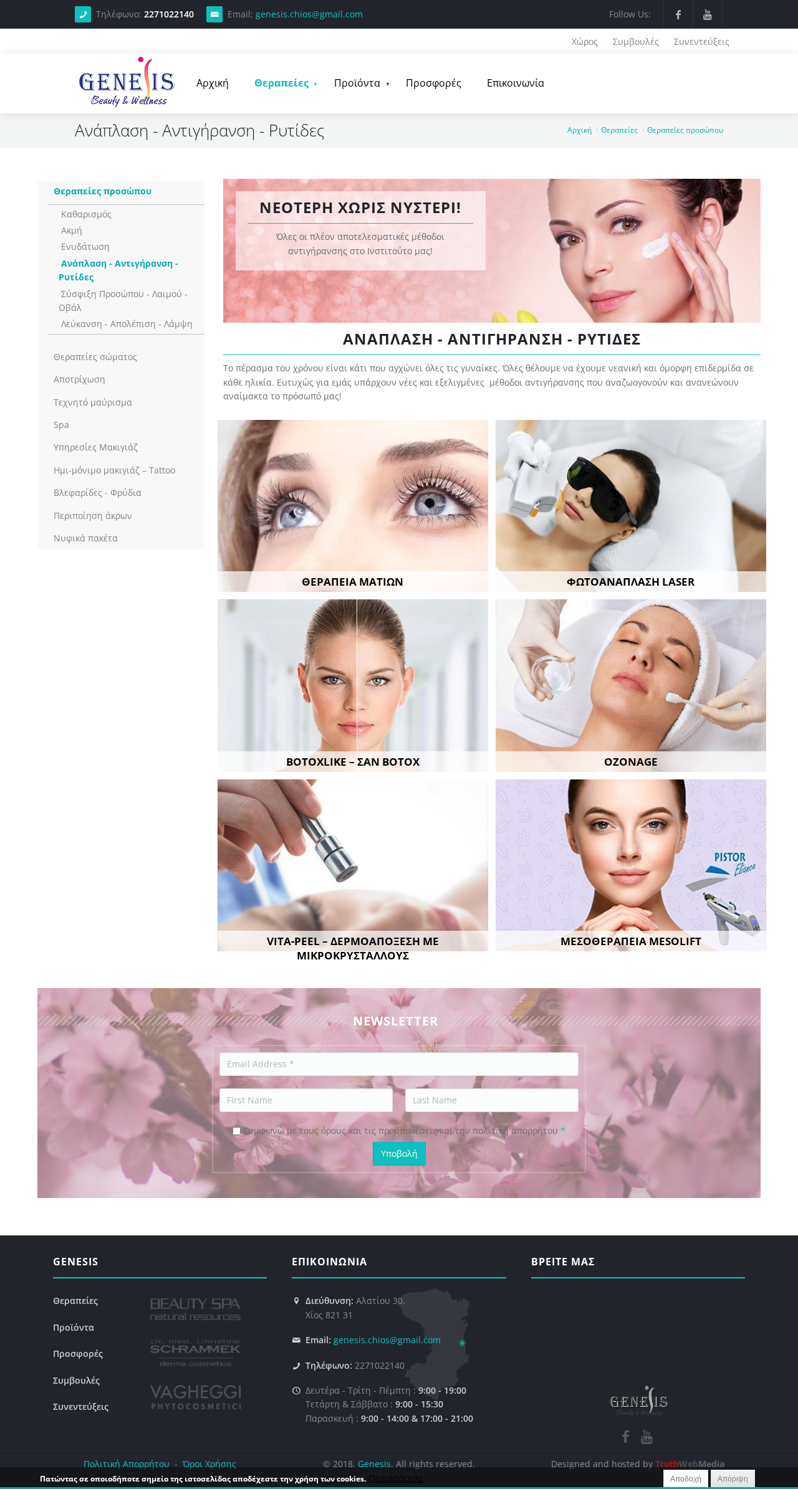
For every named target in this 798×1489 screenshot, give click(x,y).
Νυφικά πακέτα (86, 538)
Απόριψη (733, 1479)
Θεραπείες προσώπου (685, 130)
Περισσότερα (395, 1478)
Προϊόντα (351, 85)
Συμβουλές (636, 41)
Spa (61, 425)
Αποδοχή (685, 1479)
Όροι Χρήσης (208, 1464)
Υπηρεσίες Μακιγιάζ (96, 447)
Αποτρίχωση (79, 379)
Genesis (374, 1464)
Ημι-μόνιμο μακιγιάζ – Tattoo (114, 470)
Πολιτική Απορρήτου (127, 1464)
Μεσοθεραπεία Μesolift (630, 941)
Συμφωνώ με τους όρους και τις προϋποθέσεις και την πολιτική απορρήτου (404, 1130)
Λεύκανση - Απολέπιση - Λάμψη (127, 324)
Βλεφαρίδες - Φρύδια (98, 492)
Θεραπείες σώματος (95, 357)
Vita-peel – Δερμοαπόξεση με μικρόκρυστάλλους (353, 948)
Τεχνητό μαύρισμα (93, 402)
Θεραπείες (276, 85)
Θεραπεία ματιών (352, 581)
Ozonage (631, 761)
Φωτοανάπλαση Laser (631, 581)
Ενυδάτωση (85, 246)
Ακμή (71, 230)
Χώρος (585, 41)
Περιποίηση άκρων (93, 515)
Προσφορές (433, 83)
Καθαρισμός (86, 214)
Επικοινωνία (515, 83)
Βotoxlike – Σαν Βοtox (353, 761)
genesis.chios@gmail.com (309, 14)
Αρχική (212, 83)
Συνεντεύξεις (701, 41)
